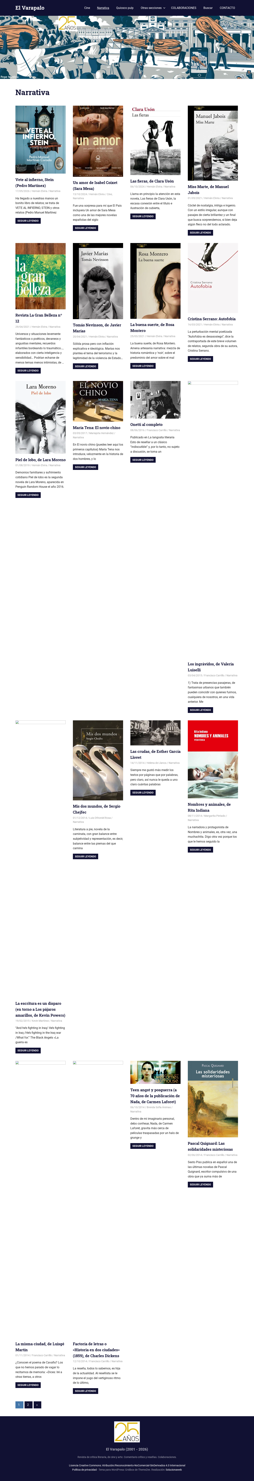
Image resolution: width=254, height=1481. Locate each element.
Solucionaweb (174, 1469)
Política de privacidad (84, 1469)
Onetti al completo (146, 424)
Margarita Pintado (214, 815)
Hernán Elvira (39, 191)
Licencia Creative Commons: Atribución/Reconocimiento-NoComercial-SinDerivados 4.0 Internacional (127, 1465)
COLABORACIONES (183, 8)
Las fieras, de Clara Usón (152, 181)
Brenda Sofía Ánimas (159, 1107)
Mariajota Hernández (101, 433)
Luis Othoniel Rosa (100, 817)
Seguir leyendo (28, 220)
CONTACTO (227, 8)
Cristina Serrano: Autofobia (212, 318)
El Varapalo (29, 7)
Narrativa (103, 8)
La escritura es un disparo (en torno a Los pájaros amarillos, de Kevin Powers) (40, 1009)
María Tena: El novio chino (96, 427)
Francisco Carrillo (157, 430)
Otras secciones (151, 8)
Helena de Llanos (156, 762)
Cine (87, 8)
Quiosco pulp (125, 8)
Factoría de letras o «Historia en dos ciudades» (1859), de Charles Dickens (96, 1349)
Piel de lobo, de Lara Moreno (40, 459)
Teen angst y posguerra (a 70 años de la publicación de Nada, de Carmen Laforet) (155, 1095)
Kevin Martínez (40, 1020)
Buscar (208, 8)
